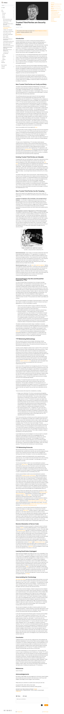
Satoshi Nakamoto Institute (40, 30)
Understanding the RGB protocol (8, 41)
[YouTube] (11, 710)
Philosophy (4, 56)
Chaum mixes (24, 464)
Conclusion (52, 18)
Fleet (25, 495)
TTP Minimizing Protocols (54, 13)
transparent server (21, 530)
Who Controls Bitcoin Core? (7, 19)
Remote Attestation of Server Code (56, 14)
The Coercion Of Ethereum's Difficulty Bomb (7, 39)
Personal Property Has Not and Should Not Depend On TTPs (56, 10)
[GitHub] (6, 710)
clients (22, 527)
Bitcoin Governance (6, 26)
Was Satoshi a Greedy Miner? (8, 34)
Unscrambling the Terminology (55, 17)
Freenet (17, 500)
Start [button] (2, 10)
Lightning (3, 59)
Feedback (3, 68)
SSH (27, 566)
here (36, 127)
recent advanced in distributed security (28, 505)
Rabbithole (3, 62)
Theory (2, 11)
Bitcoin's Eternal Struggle (7, 20)
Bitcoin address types (6, 44)
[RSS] (9, 710)
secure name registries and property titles (37, 500)
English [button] (3, 7)
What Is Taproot (5, 37)
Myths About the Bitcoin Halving (8, 45)
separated (31, 546)
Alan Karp (18, 579)
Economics (4, 13)
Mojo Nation (41, 499)
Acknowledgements (54, 21)
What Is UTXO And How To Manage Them (7, 50)
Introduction (52, 2)
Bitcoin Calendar (4, 65)
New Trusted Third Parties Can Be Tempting (56, 8)
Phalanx (29, 495)
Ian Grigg (27, 573)
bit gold (30, 542)
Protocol (3, 17)
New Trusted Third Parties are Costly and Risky (56, 4)
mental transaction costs (25, 360)
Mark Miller (22, 579)
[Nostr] (7, 710)
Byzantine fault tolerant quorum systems (38, 503)
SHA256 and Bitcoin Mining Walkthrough (7, 48)
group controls (28, 149)
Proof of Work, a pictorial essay (8, 31)
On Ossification (5, 53)
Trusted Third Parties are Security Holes (7, 28)
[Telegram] (4, 710)
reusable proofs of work (40, 542)
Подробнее (18, 691)
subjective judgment (40, 265)
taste (33, 265)
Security (3, 14)
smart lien (18, 331)
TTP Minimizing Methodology (55, 12)
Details (35, 689)
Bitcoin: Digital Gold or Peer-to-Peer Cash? (8, 24)
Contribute (3, 66)
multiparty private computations (28, 475)
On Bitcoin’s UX (5, 22)
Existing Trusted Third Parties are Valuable (55, 6)
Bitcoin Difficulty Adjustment (7, 42)
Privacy (3, 16)
